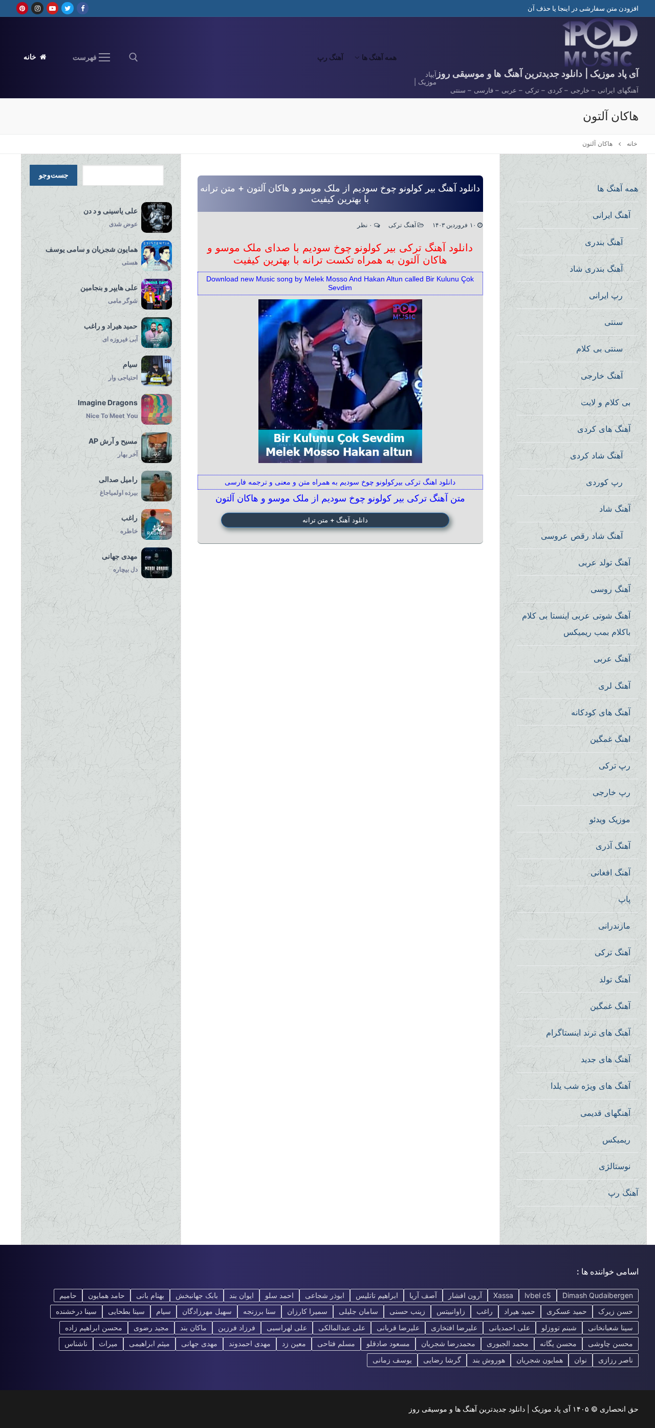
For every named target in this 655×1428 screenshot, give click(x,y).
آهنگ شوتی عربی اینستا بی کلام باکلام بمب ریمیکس (576, 623)
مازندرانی (614, 925)
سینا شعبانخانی (610, 1327)
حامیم (68, 1295)
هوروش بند (488, 1359)
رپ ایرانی (606, 295)
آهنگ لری (614, 685)
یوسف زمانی (392, 1359)
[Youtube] (52, 8)
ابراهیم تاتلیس (377, 1295)
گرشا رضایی (442, 1359)
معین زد (294, 1343)
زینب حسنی (407, 1311)
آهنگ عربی (612, 658)
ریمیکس (616, 1139)
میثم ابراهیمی (149, 1343)
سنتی (613, 322)
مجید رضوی (151, 1327)
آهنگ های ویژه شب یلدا (590, 1086)
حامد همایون (106, 1295)
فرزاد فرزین (236, 1327)
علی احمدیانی (509, 1327)
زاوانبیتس (450, 1311)
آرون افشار (465, 1295)
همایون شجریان (539, 1359)
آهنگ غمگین (610, 1006)
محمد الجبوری (508, 1343)
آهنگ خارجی (602, 375)
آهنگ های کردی (603, 429)
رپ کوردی (604, 482)
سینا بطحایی (126, 1311)
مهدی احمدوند (250, 1343)
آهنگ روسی (610, 589)
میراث (108, 1343)
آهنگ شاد (614, 508)
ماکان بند (193, 1327)
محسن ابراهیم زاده (93, 1327)
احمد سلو (279, 1295)
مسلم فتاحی (336, 1343)
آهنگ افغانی (610, 872)
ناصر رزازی (615, 1359)
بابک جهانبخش (197, 1295)
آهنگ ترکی (403, 225)
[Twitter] (67, 8)
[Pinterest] (22, 8)
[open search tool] (133, 57)
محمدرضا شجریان (448, 1343)
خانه (31, 57)
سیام (163, 1311)
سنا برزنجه (259, 1311)
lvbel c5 (538, 1295)
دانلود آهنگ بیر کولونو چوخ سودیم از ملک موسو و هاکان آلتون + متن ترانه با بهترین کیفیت (340, 194)
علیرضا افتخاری (454, 1327)
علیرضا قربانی (398, 1327)
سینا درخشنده (76, 1311)
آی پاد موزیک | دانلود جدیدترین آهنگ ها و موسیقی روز (537, 73)
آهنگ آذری (613, 846)
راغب (484, 1311)
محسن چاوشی (610, 1343)
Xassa (503, 1295)
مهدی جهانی (199, 1343)
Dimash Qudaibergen (597, 1295)
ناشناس (76, 1343)
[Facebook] (83, 8)
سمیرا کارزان (307, 1311)
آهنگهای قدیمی (605, 1113)
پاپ (624, 899)
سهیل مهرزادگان (207, 1311)
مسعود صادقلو (388, 1343)
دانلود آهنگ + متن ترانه (335, 520)
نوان (580, 1359)
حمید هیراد (519, 1311)
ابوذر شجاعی (324, 1295)
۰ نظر (365, 225)
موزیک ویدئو (610, 819)
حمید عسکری (567, 1311)
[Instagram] (37, 8)
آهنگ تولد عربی (604, 562)
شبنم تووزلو (559, 1327)
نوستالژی (614, 1166)
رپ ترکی (614, 765)
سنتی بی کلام (599, 348)
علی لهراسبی (287, 1327)
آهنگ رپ (623, 1193)
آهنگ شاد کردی (596, 455)
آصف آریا (423, 1295)
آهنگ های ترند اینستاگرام (588, 1032)
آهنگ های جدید (605, 1059)
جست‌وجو (54, 175)
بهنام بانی (150, 1295)
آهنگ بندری (604, 242)
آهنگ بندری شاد (596, 268)
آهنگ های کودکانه (600, 712)
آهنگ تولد (614, 979)
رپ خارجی (611, 792)
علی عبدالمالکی (341, 1327)
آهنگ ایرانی (611, 215)
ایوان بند (241, 1295)
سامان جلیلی (358, 1311)
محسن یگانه (558, 1343)
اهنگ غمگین (610, 739)
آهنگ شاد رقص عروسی (582, 536)
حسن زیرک (615, 1311)
